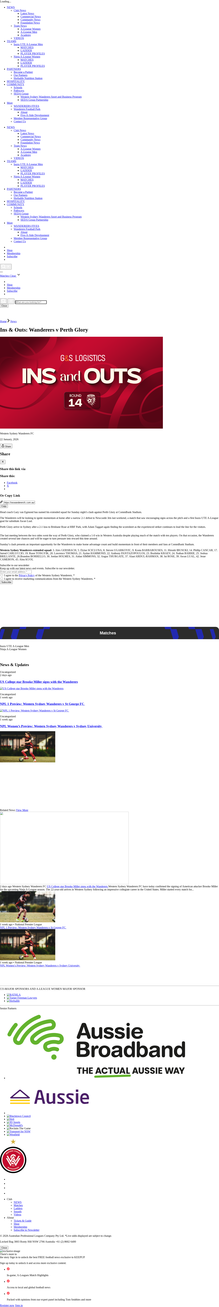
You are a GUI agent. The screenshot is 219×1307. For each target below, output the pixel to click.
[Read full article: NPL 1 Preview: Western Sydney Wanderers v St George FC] (34, 710)
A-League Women (31, 28)
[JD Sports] (13, 1122)
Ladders (18, 1208)
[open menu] (1, 271)
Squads (18, 1211)
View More (22, 810)
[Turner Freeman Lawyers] (22, 997)
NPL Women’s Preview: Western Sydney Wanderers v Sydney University (51, 726)
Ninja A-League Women (27, 56)
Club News (20, 10)
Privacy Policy (27, 575)
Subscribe (6, 582)
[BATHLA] (14, 994)
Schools (18, 87)
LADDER (26, 50)
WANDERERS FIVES (26, 106)
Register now (7, 1305)
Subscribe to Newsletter (26, 1230)
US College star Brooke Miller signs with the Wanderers (39, 682)
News (13, 321)
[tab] (109, 646)
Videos (17, 1214)
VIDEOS (19, 38)
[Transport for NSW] (18, 1131)
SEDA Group (21, 93)
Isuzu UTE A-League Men (28, 44)
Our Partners (20, 75)
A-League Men (29, 32)
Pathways (19, 90)
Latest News (27, 13)
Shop (16, 1223)
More (10, 102)
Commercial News (31, 16)
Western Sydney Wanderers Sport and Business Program (51, 96)
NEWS (11, 7)
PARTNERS (14, 69)
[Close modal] (2, 462)
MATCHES (27, 47)
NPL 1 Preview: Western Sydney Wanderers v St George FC (42, 704)
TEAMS (11, 41)
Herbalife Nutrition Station (28, 78)
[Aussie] (49, 1112)
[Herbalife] (13, 1000)
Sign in (19, 1305)
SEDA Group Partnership (34, 99)
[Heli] (10, 1119)
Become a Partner (23, 72)
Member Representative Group (30, 118)
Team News (20, 25)
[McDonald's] (15, 1125)
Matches (18, 1205)
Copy (4, 506)
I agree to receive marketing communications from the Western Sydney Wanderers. (49, 578)
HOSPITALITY (16, 81)
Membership (20, 1226)
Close (4, 306)
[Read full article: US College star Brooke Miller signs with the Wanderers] (31, 688)
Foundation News (30, 22)
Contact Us (20, 121)
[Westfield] (13, 1134)
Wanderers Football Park (27, 109)
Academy (26, 35)
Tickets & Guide (22, 1220)
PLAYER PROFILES (33, 53)
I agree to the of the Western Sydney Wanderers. (39, 575)
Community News (30, 19)
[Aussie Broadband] (96, 1078)
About (24, 112)
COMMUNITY (15, 84)
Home (3, 321)
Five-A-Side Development (35, 115)
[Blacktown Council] (19, 1116)
